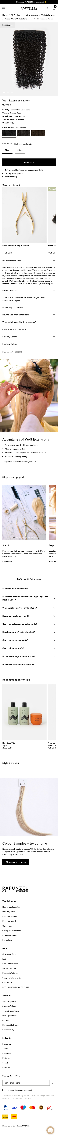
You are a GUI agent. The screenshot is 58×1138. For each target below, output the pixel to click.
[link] (7, 151)
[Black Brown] (23, 133)
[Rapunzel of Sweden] (29, 8)
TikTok (5, 1048)
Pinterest (6, 1058)
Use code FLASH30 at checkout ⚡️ (29, 2)
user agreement (25, 1090)
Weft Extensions (48, 14)
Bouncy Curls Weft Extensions (17, 18)
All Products (16, 14)
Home (5, 14)
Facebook (6, 1053)
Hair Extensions (31, 14)
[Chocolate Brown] (38, 133)
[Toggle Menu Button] (3, 8)
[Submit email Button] (53, 1083)
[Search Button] (48, 8)
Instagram (6, 1044)
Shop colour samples (16, 862)
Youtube (6, 1062)
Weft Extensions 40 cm (43, 18)
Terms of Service (19, 1098)
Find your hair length (23, 143)
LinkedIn (6, 1067)
